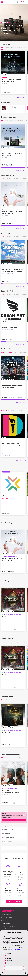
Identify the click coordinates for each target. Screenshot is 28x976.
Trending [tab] (3, 526)
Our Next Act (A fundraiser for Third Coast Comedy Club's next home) (12, 271)
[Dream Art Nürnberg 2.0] (13, 310)
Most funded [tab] (11, 526)
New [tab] (11, 468)
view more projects (21, 97)
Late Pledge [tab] (20, 410)
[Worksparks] (13, 484)
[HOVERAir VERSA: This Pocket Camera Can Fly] (13, 194)
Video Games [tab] (22, 352)
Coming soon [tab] (5, 468)
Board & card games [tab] (6, 352)
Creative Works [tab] (19, 47)
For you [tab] (3, 178)
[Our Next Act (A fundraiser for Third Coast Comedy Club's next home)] (13, 252)
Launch (14, 820)
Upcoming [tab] (9, 178)
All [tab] (2, 47)
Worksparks (6, 501)
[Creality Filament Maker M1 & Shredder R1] (13, 136)
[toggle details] (24, 94)
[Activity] (20, 2)
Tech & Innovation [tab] (8, 47)
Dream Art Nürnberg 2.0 (10, 327)
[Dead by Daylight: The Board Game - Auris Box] (13, 368)
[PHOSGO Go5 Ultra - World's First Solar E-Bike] (13, 62)
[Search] (17, 2)
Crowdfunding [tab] (17, 178)
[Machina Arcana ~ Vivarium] (13, 600)
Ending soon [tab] (18, 526)
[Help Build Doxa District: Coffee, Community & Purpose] (13, 426)
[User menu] (23, 2)
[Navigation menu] (26, 2)
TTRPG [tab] (16, 352)
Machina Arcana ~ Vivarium (11, 617)
